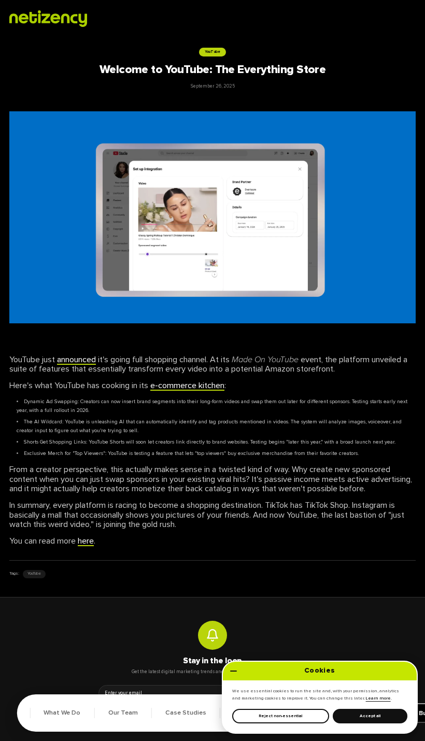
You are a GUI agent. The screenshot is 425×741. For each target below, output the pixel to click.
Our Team (123, 712)
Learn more (378, 698)
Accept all (370, 716)
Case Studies (185, 712)
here (86, 541)
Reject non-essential (280, 716)
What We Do (62, 712)
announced (76, 359)
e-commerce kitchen (187, 385)
